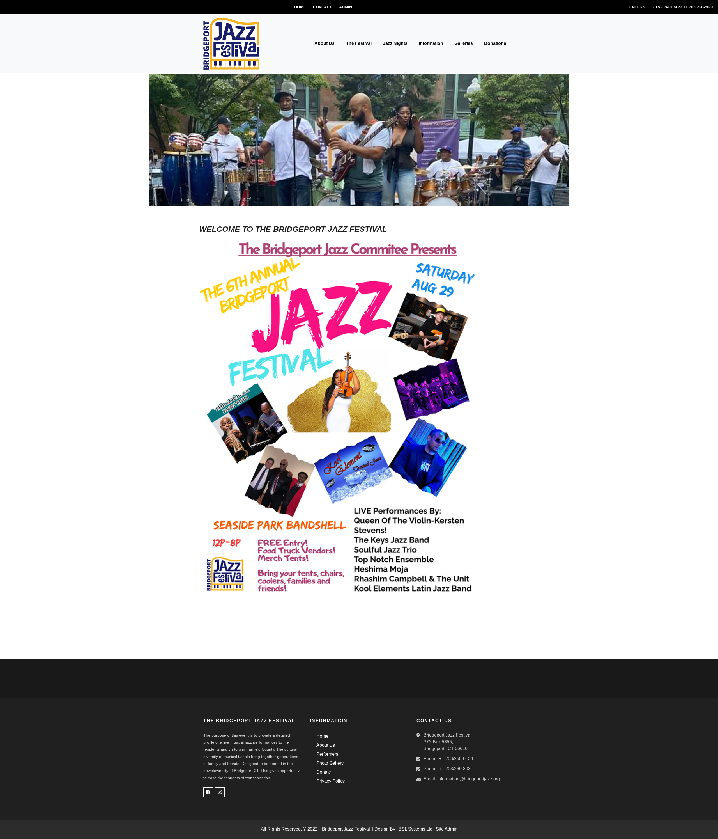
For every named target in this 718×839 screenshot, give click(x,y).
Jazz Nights (395, 43)
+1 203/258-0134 (662, 7)
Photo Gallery (329, 763)
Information (431, 43)
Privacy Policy (329, 781)
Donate (322, 772)
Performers (326, 754)
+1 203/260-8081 (698, 7)
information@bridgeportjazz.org (468, 778)
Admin (345, 7)
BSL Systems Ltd (415, 829)
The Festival (359, 43)
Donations (495, 43)
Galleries (463, 43)
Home (300, 7)
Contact (322, 7)
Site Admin (446, 829)
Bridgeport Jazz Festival (346, 829)
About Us (324, 43)
